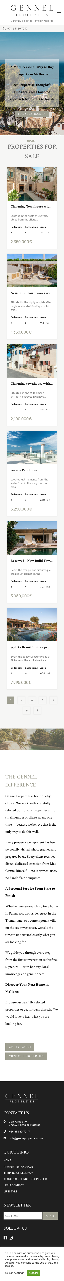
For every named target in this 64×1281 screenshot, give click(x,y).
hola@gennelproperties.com (26, 1138)
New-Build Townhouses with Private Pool (32, 293)
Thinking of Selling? (18, 1173)
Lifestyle (10, 1191)
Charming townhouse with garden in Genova (32, 383)
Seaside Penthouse (24, 470)
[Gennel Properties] (32, 17)
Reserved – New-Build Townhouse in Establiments (32, 561)
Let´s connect (14, 1185)
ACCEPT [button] (33, 1273)
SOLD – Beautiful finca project (32, 647)
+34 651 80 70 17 (17, 28)
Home (7, 1160)
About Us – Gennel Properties (25, 1179)
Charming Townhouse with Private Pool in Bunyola (32, 206)
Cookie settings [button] (14, 1273)
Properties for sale (18, 1166)
